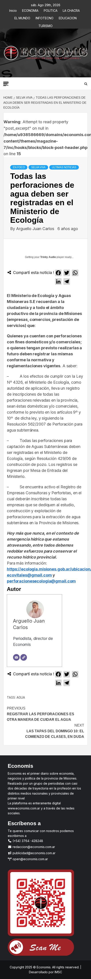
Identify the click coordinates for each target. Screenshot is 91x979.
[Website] (23, 657)
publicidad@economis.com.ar (33, 853)
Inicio (13, 10)
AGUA (21, 697)
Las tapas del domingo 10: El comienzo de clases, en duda (54, 731)
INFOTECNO (44, 17)
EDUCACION (68, 17)
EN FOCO (19, 167)
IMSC (58, 972)
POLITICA (50, 10)
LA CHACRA (71, 10)
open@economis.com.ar (30, 859)
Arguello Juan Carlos (35, 228)
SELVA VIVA (38, 167)
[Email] (16, 657)
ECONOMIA (30, 10)
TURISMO (45, 25)
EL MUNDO (22, 17)
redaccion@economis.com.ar (33, 847)
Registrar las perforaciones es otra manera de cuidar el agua (40, 713)
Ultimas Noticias (64, 167)
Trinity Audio (48, 257)
